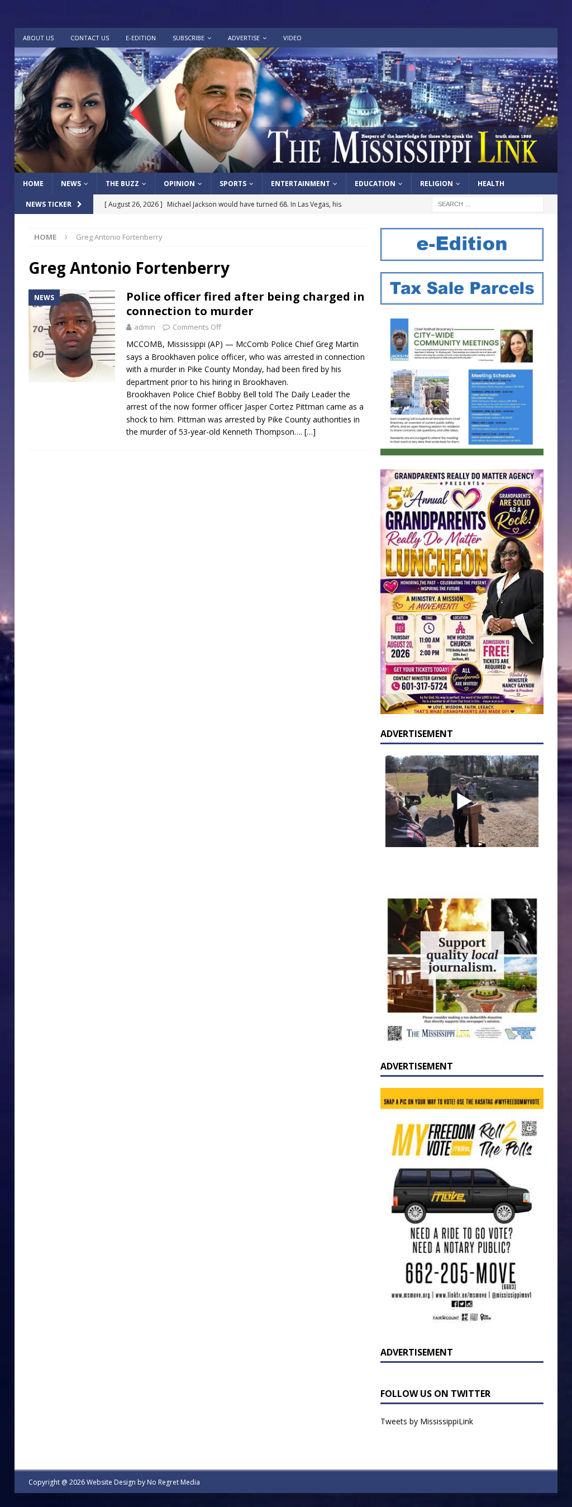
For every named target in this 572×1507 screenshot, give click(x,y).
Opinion (179, 183)
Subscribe (188, 38)
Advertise (244, 38)
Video (292, 38)
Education (375, 183)
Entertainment (300, 183)
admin (144, 327)
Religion (436, 183)
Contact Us (89, 38)
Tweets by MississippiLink (426, 1421)
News (71, 183)
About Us (38, 38)
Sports (233, 183)
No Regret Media (173, 1482)
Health (491, 183)
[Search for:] (488, 203)
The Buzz (122, 183)
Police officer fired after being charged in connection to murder (245, 303)
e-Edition (141, 38)
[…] (310, 431)
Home (33, 183)
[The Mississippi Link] (286, 166)
